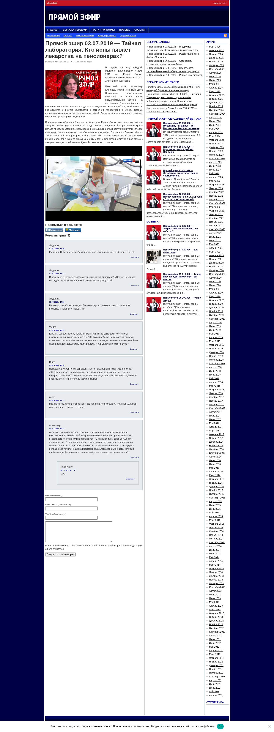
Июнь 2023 (215, 169)
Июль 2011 (215, 684)
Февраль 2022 (216, 210)
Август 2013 (215, 591)
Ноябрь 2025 (216, 61)
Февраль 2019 (216, 345)
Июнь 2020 (215, 285)
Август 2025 (215, 73)
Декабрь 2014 (216, 531)
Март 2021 (215, 251)
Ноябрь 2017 (216, 401)
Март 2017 (215, 430)
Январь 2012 (216, 661)
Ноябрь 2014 (216, 535)
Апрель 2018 (216, 382)
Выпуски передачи (75, 30)
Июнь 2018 (215, 374)
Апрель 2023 (216, 177)
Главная (53, 30)
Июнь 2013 (215, 598)
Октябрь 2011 (216, 673)
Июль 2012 (215, 639)
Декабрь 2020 (216, 263)
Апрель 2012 (216, 650)
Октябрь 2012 (216, 628)
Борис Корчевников (107, 35)
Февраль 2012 (216, 658)
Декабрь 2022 (216, 192)
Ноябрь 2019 (216, 311)
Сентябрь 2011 (217, 676)
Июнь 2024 (215, 125)
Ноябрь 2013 (216, 579)
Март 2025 (215, 91)
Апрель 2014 (216, 561)
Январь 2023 (216, 188)
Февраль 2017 (216, 434)
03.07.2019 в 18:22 (56, 330)
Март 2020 (215, 296)
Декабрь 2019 (216, 307)
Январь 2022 (216, 214)
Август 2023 (215, 162)
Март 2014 (215, 565)
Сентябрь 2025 (217, 69)
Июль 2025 (215, 76)
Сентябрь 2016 (217, 453)
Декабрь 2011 (216, 665)
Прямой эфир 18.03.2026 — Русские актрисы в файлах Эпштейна (178, 149)
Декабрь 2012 (216, 620)
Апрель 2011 (216, 695)
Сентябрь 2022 (217, 203)
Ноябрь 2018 (216, 356)
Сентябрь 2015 (217, 497)
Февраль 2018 (216, 389)
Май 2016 (214, 468)
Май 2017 (214, 423)
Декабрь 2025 (216, 58)
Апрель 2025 (216, 87)
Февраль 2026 (216, 50)
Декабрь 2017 (216, 397)
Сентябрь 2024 (217, 114)
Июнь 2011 (215, 688)
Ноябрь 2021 (216, 222)
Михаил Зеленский (85, 35)
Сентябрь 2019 (217, 319)
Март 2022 (215, 207)
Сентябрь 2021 (217, 229)
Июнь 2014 (215, 553)
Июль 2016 (215, 460)
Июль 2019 (215, 326)
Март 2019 (215, 341)
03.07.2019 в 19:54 (56, 365)
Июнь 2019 (215, 330)
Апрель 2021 (216, 248)
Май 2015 (214, 512)
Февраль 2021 (216, 255)
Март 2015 (215, 520)
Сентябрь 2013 (217, 587)
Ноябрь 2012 (216, 624)
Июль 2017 (215, 415)
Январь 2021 (216, 259)
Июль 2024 (215, 121)
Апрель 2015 (216, 516)
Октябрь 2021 (216, 225)
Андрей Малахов (128, 35)
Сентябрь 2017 (217, 408)
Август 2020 (215, 278)
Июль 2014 (215, 550)
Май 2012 (214, 647)
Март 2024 (215, 136)
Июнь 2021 (215, 240)
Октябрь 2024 (216, 110)
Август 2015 (215, 501)
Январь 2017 (216, 438)
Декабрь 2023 (216, 147)
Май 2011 (214, 691)
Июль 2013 (215, 594)
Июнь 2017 (215, 419)
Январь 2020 (216, 304)
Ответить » (134, 257)
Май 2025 (214, 84)
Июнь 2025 (215, 80)
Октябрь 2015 (216, 494)
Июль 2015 (215, 505)
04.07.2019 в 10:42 (56, 429)
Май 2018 (214, 378)
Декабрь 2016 (216, 442)
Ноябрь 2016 (216, 445)
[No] (269, 726)
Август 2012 (215, 635)
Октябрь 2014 (216, 538)
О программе (53, 35)
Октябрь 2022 (216, 199)
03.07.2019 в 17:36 (56, 302)
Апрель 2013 (216, 606)
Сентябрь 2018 (217, 363)
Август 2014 (215, 546)
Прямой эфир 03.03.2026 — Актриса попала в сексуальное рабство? (180, 229)
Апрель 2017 (216, 427)
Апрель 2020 (216, 292)
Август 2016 (215, 456)
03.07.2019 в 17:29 (56, 249)
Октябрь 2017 (216, 404)
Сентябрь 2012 (217, 632)
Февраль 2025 (216, 95)
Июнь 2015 (215, 509)
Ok (220, 726)
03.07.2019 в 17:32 (56, 274)
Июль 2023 (215, 166)
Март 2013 (215, 609)
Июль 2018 (215, 371)
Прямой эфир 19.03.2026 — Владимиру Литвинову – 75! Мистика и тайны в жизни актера (181, 126)
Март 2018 (215, 386)
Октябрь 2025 (216, 65)
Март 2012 (215, 654)
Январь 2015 (216, 527)
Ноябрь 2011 (216, 669)
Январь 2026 (216, 54)
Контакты (68, 35)
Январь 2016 (216, 483)
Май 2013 (214, 602)
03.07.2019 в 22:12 (56, 400)
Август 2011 (215, 680)
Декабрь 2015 (216, 486)
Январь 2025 (216, 99)
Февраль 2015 (216, 524)
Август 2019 (215, 322)
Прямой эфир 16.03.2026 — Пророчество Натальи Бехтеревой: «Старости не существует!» (182, 197)
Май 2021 (214, 244)
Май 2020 (214, 289)
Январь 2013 (216, 617)
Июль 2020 (215, 281)
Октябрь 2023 (216, 155)
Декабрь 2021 (216, 218)
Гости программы (103, 30)
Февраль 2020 (216, 300)
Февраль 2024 (216, 140)
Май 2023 (214, 173)
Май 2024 (214, 128)
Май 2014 (214, 557)
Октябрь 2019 (216, 315)
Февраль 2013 (216, 613)
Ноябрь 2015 (216, 490)
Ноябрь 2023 (216, 151)
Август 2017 (215, 412)
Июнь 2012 (215, 643)
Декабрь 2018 (216, 352)
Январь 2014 (216, 572)
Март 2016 (215, 475)
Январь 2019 (216, 348)
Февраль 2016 (216, 479)
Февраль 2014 (216, 568)
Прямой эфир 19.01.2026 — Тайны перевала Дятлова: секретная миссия (182, 277)
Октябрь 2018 (216, 360)
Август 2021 (215, 233)
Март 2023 (215, 181)
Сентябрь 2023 (217, 158)
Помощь (124, 30)
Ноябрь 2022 (216, 196)
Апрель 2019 (216, 337)
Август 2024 (215, 117)
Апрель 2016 (216, 471)
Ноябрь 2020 (216, 266)
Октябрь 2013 (216, 583)
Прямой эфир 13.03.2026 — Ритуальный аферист (175, 75)
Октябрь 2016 (216, 449)
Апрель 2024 (216, 132)
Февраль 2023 (216, 184)
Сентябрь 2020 (217, 274)
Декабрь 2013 (216, 576)
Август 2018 (215, 367)
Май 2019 (214, 333)
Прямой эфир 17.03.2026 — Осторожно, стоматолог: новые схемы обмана (180, 173)
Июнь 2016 (215, 464)
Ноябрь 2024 (216, 106)
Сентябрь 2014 (217, 542)
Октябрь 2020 (216, 270)
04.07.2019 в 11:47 (68, 470)
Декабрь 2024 (216, 102)
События (140, 30)
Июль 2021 (215, 237)
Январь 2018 (216, 393)
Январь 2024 (216, 143)
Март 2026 (215, 46)
